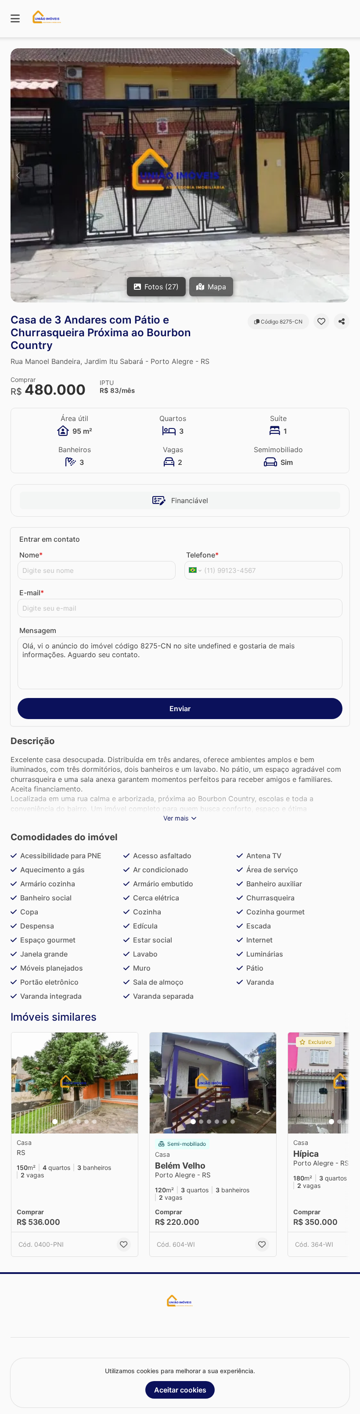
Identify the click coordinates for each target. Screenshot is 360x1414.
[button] (180, 175)
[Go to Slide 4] (78, 1121)
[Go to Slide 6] (94, 1121)
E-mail (31, 592)
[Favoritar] (321, 321)
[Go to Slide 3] (70, 1121)
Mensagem (37, 630)
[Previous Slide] (18, 175)
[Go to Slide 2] (63, 1121)
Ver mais (176, 818)
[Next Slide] (342, 175)
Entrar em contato (49, 539)
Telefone (202, 554)
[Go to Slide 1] (55, 1121)
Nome (31, 554)
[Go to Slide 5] (86, 1121)
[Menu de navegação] (15, 18)
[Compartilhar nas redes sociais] (341, 321)
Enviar (180, 708)
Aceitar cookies (180, 1389)
